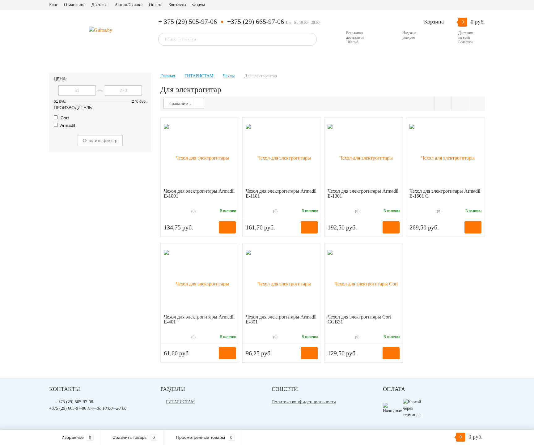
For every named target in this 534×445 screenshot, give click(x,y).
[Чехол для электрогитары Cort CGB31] (364, 280)
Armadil (67, 125)
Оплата (155, 4)
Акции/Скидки (129, 4)
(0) (193, 211)
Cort (64, 117)
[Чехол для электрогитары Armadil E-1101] (282, 154)
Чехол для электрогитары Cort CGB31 (359, 319)
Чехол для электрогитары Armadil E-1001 (199, 193)
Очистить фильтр (100, 140)
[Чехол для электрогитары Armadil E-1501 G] (445, 154)
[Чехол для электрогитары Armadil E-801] (282, 280)
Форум (198, 4)
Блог (53, 4)
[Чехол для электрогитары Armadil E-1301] (364, 154)
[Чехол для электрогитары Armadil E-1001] (200, 154)
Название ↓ (179, 103)
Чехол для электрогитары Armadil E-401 (199, 319)
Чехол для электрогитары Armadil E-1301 (363, 193)
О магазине (74, 4)
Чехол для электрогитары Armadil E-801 (281, 319)
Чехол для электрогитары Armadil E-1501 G (444, 193)
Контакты (177, 4)
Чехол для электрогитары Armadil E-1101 (281, 193)
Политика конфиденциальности (304, 401)
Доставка (99, 4)
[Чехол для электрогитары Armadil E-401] (200, 280)
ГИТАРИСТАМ (180, 402)
